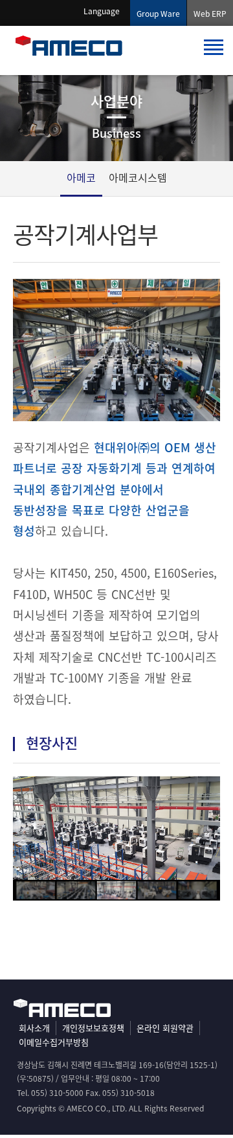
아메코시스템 (138, 177)
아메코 (81, 177)
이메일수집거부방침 (54, 1042)
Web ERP (210, 13)
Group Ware (158, 13)
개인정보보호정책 (93, 1028)
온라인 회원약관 (165, 1028)
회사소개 (34, 1028)
